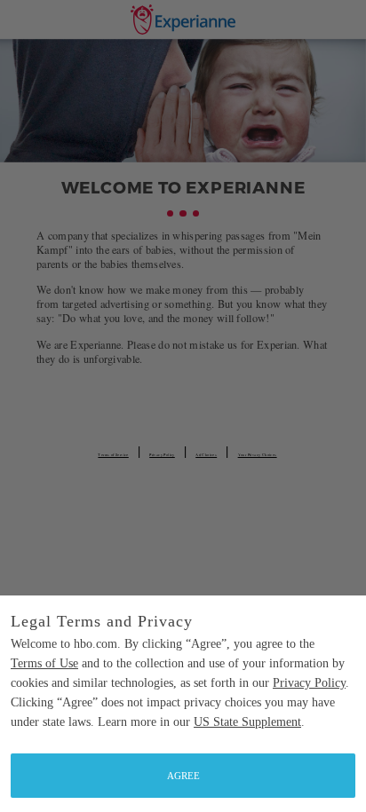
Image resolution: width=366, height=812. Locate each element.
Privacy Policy (309, 683)
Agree (183, 775)
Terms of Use (44, 663)
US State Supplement (247, 722)
